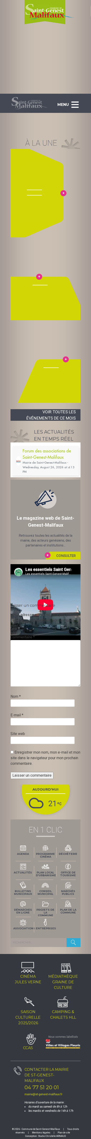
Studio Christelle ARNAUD (52, 1136)
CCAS (28, 1048)
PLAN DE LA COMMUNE (68, 911)
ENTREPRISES (46, 928)
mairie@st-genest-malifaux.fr (43, 1094)
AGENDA (23, 854)
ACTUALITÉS (23, 872)
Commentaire (22, 637)
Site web (17, 733)
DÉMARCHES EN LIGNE (23, 911)
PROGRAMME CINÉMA (45, 855)
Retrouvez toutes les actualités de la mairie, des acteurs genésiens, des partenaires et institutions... (45, 535)
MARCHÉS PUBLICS (68, 893)
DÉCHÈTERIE (68, 854)
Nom (15, 696)
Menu (63, 104)
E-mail (16, 715)
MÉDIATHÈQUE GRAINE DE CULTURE (63, 982)
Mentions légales (41, 1132)
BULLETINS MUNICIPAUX (23, 893)
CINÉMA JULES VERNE (28, 979)
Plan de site (64, 1132)
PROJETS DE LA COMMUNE (45, 912)
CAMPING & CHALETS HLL (63, 1015)
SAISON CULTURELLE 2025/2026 (28, 1017)
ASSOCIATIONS (23, 928)
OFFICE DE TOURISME (68, 874)
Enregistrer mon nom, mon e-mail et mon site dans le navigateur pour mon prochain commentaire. (45, 758)
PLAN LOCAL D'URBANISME (46, 874)
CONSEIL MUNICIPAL (45, 893)
